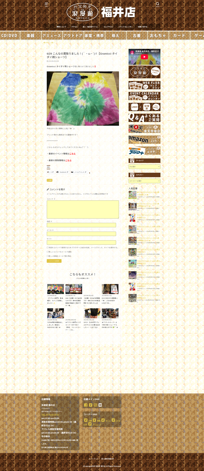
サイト (49, 239)
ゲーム (108, 421)
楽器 (98, 421)
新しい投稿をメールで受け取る (60, 256)
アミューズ (96, 425)
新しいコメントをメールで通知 (60, 252)
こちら (72, 154)
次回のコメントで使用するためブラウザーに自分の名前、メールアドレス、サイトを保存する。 (84, 247)
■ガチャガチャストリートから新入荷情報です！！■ (148, 205)
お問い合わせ (142, 27)
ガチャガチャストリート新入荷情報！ (148, 228)
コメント (51, 199)
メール (50, 230)
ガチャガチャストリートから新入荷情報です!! (148, 216)
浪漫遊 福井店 (100, 466)
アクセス (74, 27)
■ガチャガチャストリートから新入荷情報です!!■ (148, 193)
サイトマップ (93, 459)
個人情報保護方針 (107, 459)
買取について (61, 27)
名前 (49, 221)
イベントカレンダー (125, 27)
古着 (50, 180)
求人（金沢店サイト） (91, 27)
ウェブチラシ (108, 27)
